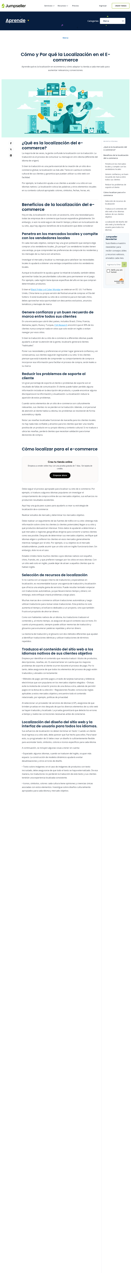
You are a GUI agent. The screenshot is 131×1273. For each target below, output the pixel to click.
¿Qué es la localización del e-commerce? (115, 148)
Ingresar (103, 5)
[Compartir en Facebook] (10, 143)
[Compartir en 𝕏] (10, 149)
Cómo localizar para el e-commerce (114, 193)
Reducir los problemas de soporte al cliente (115, 185)
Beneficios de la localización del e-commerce (115, 156)
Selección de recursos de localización (115, 202)
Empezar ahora (60, 475)
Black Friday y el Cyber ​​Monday (46, 289)
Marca (106, 21)
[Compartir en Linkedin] (10, 155)
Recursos (62, 5)
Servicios (48, 5)
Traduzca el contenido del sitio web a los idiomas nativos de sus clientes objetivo (116, 213)
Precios (75, 5)
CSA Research (60, 325)
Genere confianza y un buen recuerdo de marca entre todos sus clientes (116, 177)
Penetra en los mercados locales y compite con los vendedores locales (115, 166)
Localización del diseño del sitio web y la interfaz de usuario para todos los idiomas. (116, 226)
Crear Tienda (120, 6)
